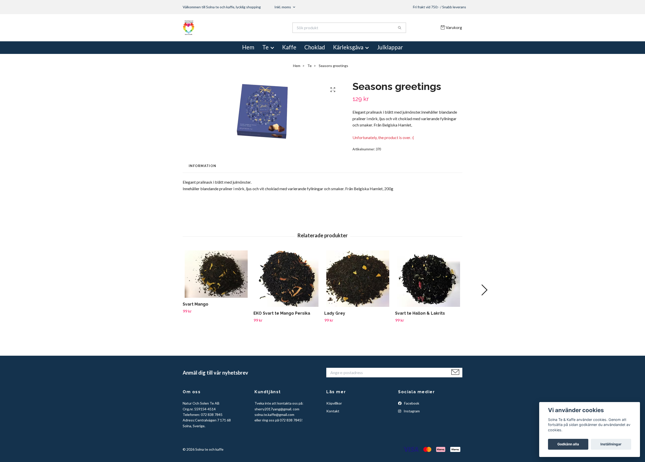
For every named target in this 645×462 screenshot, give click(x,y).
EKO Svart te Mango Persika (281, 313)
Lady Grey (334, 313)
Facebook (411, 403)
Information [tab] (202, 166)
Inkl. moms (283, 7)
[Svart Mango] (216, 274)
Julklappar (390, 47)
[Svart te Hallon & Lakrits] (428, 278)
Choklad (314, 47)
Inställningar (611, 444)
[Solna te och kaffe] (252, 27)
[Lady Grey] (357, 278)
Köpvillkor (334, 403)
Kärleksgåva (348, 47)
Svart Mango (195, 304)
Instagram (411, 411)
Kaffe (289, 47)
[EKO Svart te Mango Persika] (286, 278)
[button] (484, 289)
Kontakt (332, 411)
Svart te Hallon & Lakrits (420, 313)
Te (265, 47)
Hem (248, 47)
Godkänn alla (568, 444)
